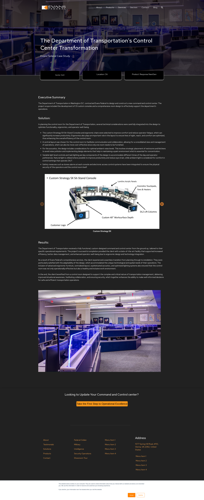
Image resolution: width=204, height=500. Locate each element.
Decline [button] (140, 495)
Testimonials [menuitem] (48, 444)
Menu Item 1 (110, 440)
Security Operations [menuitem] (82, 453)
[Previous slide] (42, 204)
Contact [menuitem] (46, 458)
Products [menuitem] (47, 453)
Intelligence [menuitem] (79, 449)
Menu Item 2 (110, 444)
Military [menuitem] (77, 444)
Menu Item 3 (110, 449)
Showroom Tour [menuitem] (81, 458)
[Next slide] (162, 204)
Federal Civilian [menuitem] (80, 440)
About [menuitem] (46, 440)
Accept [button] (132, 495)
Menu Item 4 (110, 453)
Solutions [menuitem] (47, 449)
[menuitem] (99, 7)
